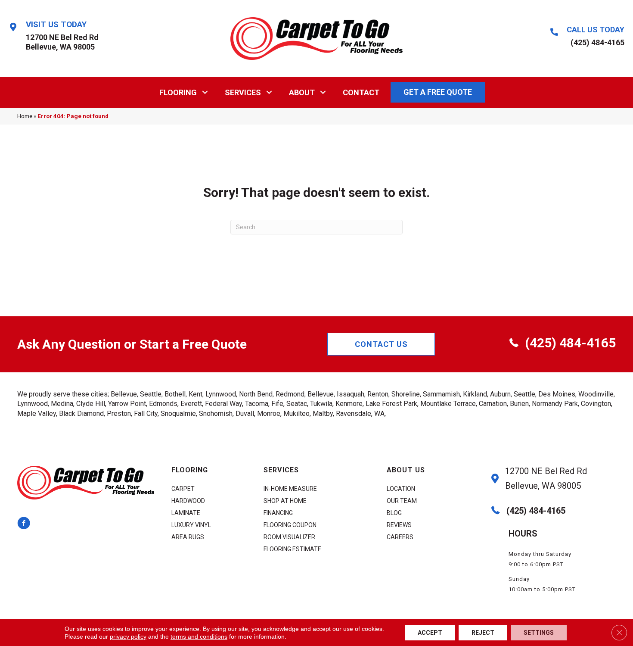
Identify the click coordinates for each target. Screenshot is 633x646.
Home (24, 115)
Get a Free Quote (437, 92)
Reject (483, 632)
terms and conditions (199, 636)
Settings (539, 632)
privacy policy (128, 636)
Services (243, 92)
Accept (430, 632)
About (302, 92)
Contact (361, 92)
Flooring (178, 92)
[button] (205, 92)
